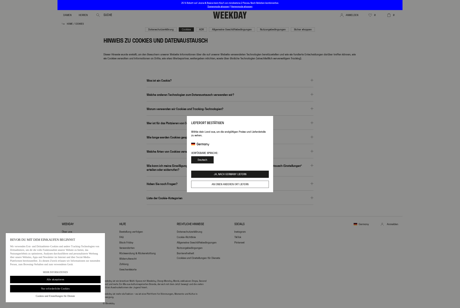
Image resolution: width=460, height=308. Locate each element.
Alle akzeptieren (55, 279)
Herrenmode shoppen (241, 6)
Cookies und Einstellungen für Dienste (55, 296)
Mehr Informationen (55, 272)
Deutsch (202, 159)
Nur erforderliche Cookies (55, 288)
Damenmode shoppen (218, 6)
